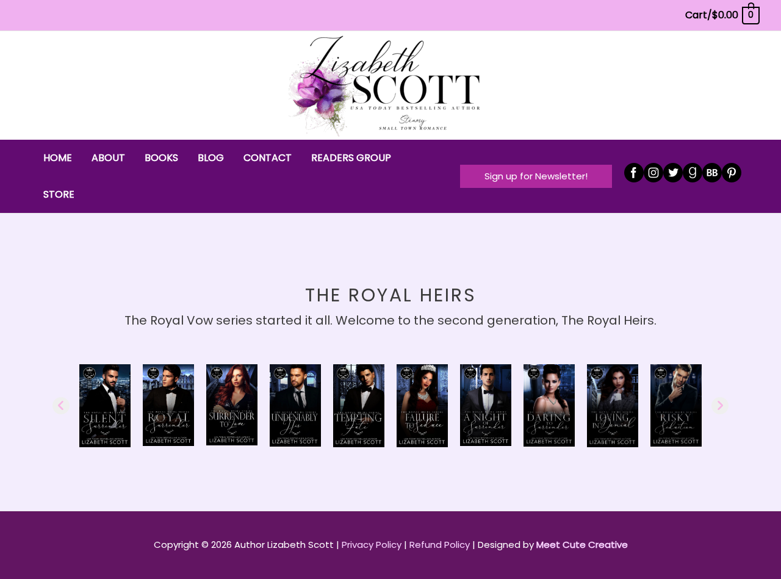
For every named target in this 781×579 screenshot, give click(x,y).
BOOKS (161, 158)
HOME (57, 158)
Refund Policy (439, 544)
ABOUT (108, 158)
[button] (536, 176)
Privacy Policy (371, 544)
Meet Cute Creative (582, 544)
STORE (58, 194)
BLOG (211, 158)
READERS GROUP (351, 158)
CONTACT (267, 158)
